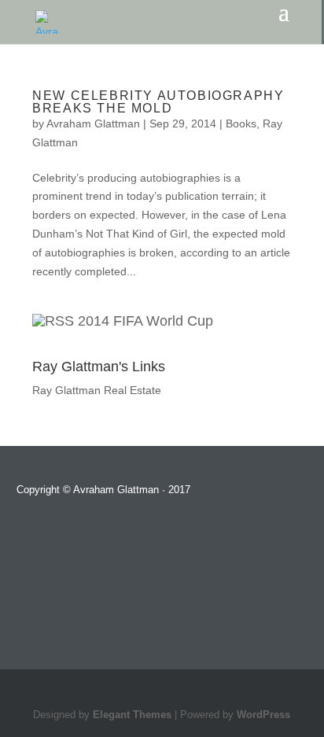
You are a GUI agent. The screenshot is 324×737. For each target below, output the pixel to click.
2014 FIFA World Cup (145, 321)
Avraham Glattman (93, 123)
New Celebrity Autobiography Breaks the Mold (158, 102)
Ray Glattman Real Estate (96, 390)
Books (241, 123)
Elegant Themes (132, 714)
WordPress (263, 714)
